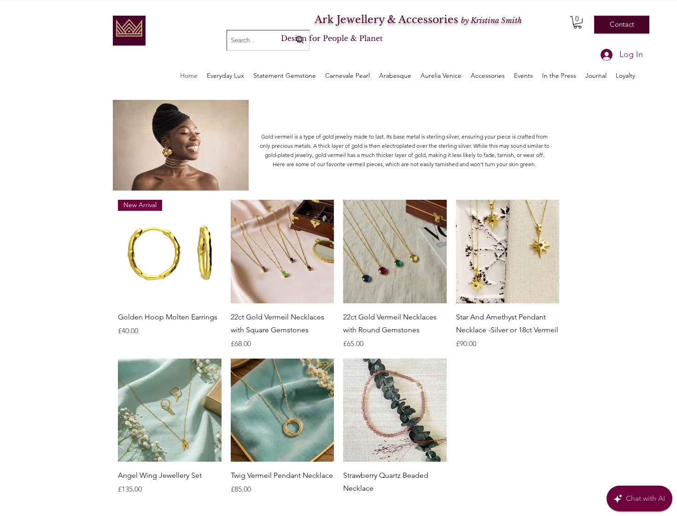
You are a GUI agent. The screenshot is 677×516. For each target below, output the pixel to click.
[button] (577, 22)
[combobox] (268, 40)
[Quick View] (282, 251)
